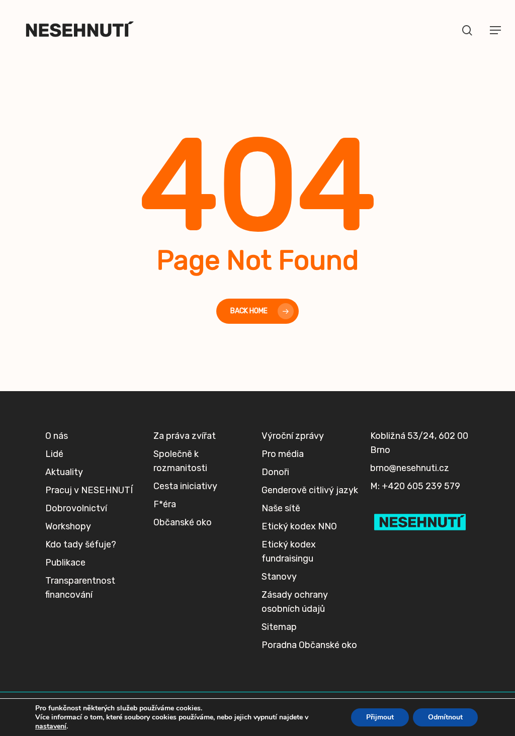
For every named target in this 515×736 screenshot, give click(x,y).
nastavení (50, 726)
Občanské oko (182, 522)
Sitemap (279, 626)
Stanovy (279, 576)
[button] (495, 30)
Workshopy (68, 526)
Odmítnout (445, 717)
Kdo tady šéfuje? (80, 544)
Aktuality (64, 472)
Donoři (275, 472)
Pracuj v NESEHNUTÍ (89, 490)
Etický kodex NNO (299, 526)
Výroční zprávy (293, 435)
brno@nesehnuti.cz (409, 468)
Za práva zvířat (184, 435)
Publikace (65, 562)
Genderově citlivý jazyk (310, 490)
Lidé (54, 453)
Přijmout (380, 717)
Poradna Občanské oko (309, 645)
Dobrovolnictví (76, 508)
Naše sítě (281, 508)
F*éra (164, 504)
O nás (56, 435)
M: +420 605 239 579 (415, 486)
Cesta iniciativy (185, 486)
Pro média (283, 453)
